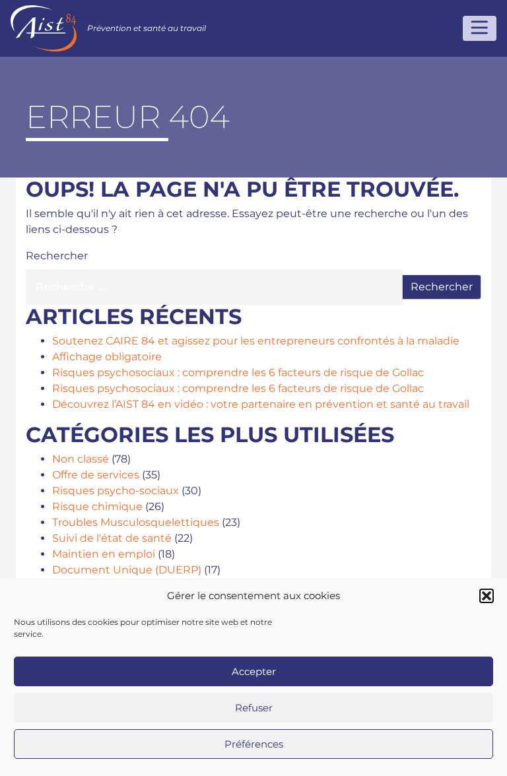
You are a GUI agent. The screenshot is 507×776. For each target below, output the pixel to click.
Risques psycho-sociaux (115, 490)
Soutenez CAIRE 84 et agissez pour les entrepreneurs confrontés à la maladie (255, 341)
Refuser (254, 707)
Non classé (80, 459)
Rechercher (57, 255)
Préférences (253, 744)
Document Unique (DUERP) (126, 570)
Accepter (254, 671)
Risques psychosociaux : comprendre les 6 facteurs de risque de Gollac (238, 372)
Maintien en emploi (103, 554)
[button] (486, 595)
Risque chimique (97, 506)
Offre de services (95, 475)
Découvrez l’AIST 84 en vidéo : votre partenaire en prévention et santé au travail (260, 404)
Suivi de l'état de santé (112, 538)
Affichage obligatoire (107, 356)
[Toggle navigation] (479, 28)
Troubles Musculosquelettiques (135, 522)
